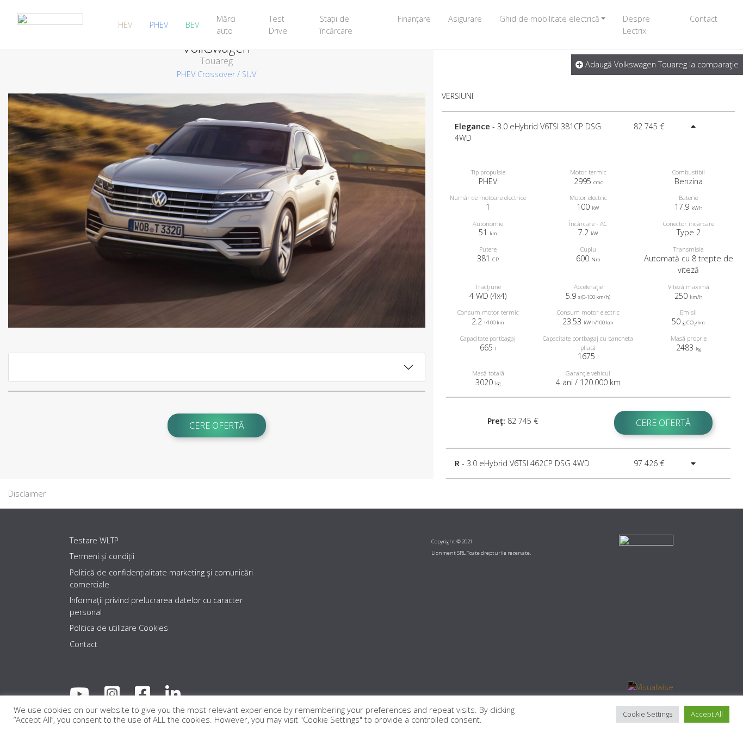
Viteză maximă (688, 287)
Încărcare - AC (588, 224)
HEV (125, 25)
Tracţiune (488, 287)
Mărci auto (226, 25)
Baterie (688, 197)
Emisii (688, 312)
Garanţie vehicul (588, 373)
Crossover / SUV (226, 74)
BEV (192, 25)
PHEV (159, 25)
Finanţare (414, 19)
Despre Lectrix (636, 25)
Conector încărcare (688, 224)
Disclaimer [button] (27, 493)
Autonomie (488, 224)
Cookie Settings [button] (647, 714)
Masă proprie (689, 338)
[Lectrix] (50, 25)
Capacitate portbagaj (488, 338)
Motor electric (588, 197)
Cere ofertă (216, 425)
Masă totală (488, 373)
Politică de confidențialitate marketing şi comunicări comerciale (161, 578)
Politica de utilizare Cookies (119, 628)
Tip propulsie (488, 172)
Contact (703, 19)
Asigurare (465, 19)
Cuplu (588, 249)
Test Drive (278, 25)
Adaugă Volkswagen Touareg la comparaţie (661, 64)
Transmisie (688, 249)
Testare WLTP (94, 540)
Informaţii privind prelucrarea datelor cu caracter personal (156, 606)
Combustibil (688, 172)
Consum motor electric (588, 312)
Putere (488, 249)
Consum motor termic (488, 312)
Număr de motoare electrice (488, 197)
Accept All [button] (707, 714)
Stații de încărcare (336, 25)
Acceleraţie (588, 287)
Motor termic (588, 172)
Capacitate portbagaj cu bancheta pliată (588, 343)
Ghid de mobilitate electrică (549, 19)
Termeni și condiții (102, 556)
